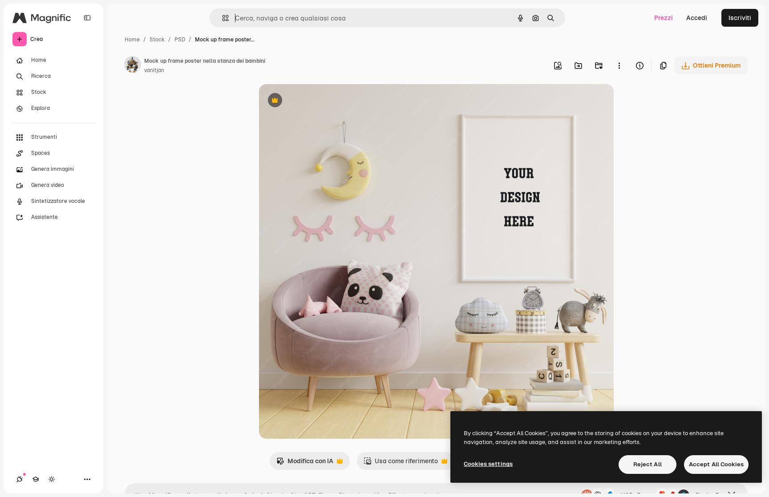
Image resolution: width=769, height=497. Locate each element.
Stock (157, 39)
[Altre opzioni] (619, 65)
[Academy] (35, 479)
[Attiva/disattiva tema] (52, 479)
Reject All (647, 464)
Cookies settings (488, 464)
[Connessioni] (19, 479)
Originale (318, 101)
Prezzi (663, 18)
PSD (179, 39)
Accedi (696, 18)
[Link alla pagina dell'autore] (133, 66)
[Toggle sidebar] (87, 18)
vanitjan (154, 70)
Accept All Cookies (716, 464)
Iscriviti (740, 18)
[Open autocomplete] (222, 18)
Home (132, 39)
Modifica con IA (304, 463)
